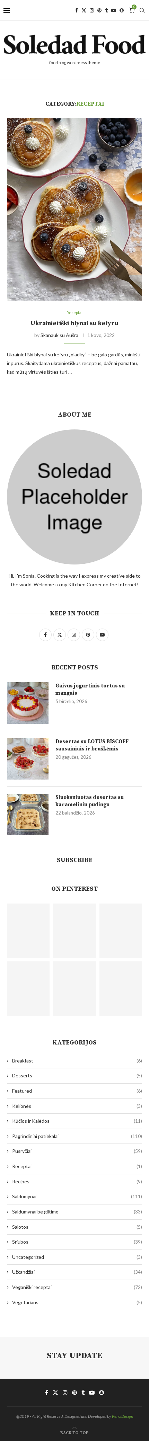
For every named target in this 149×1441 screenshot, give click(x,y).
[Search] (142, 10)
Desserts (77, 1075)
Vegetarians (77, 1302)
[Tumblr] (106, 10)
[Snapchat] (122, 10)
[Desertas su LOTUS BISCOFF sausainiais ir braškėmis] (28, 759)
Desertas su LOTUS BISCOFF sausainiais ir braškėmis (92, 745)
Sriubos (77, 1242)
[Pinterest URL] (28, 931)
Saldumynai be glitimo (77, 1212)
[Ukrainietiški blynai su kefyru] (74, 209)
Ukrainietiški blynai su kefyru (74, 323)
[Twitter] (83, 10)
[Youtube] (113, 10)
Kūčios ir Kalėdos (77, 1121)
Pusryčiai (77, 1151)
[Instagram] (92, 10)
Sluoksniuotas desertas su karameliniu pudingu (89, 801)
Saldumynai (77, 1196)
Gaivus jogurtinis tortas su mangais (90, 689)
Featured (77, 1091)
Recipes (77, 1181)
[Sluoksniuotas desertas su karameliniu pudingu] (28, 814)
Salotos (77, 1227)
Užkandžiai (77, 1272)
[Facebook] (76, 10)
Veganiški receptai (77, 1287)
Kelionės (77, 1106)
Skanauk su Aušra (59, 335)
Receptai (77, 1166)
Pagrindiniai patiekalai (77, 1136)
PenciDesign (122, 1416)
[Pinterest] (99, 10)
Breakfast (77, 1061)
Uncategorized (77, 1257)
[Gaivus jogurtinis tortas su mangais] (28, 703)
